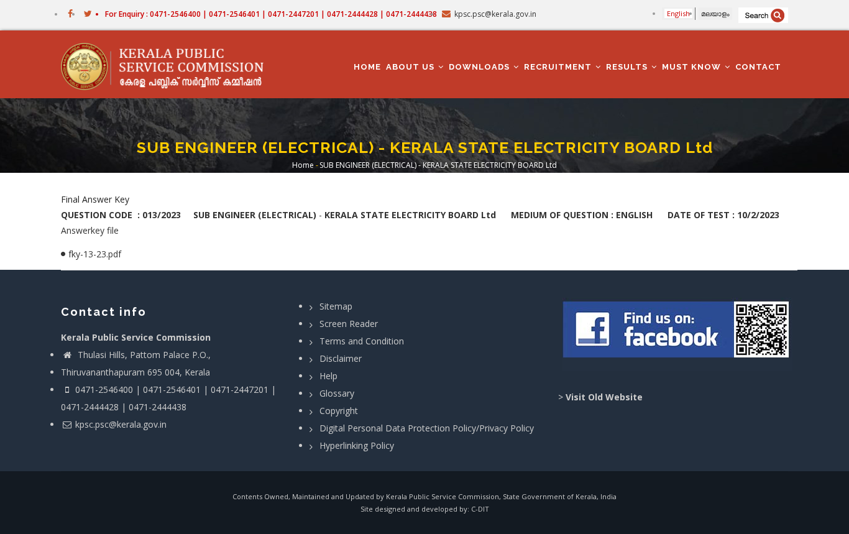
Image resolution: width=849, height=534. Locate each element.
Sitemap (335, 306)
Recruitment (559, 66)
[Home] (168, 65)
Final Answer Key (95, 199)
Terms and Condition (361, 341)
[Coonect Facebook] (677, 334)
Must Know (692, 66)
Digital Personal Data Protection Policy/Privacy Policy (426, 428)
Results (628, 66)
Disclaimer (340, 358)
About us (411, 66)
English (678, 13)
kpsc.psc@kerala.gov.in (121, 424)
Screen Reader (348, 323)
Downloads (480, 66)
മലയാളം (715, 13)
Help (328, 376)
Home (367, 66)
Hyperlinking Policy (356, 445)
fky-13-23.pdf (94, 254)
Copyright (338, 411)
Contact (758, 66)
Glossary (336, 393)
